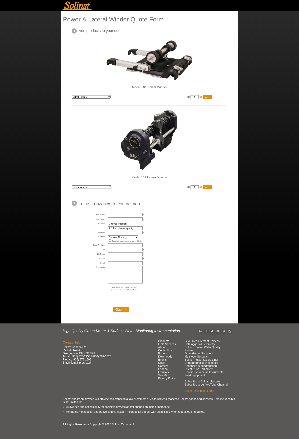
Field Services (167, 344)
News (161, 362)
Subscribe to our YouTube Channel (206, 384)
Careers (163, 365)
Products (163, 341)
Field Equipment (195, 375)
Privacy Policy (167, 378)
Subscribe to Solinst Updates (202, 381)
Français (163, 372)
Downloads (165, 356)
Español (163, 369)
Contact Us (165, 350)
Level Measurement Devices (202, 341)
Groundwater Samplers (199, 353)
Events (162, 359)
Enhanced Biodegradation (201, 365)
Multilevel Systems (196, 356)
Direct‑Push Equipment (199, 369)
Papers (162, 353)
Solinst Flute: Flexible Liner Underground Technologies (201, 361)
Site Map (163, 375)
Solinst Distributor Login (199, 390)
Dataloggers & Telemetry (200, 344)
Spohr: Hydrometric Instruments (204, 372)
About (161, 347)
